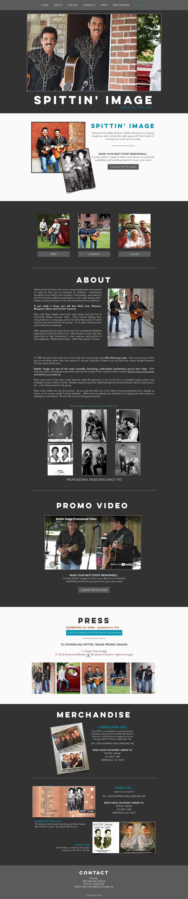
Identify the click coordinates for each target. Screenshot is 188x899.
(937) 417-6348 (91, 884)
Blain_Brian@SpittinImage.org (98, 886)
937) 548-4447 (90, 881)
